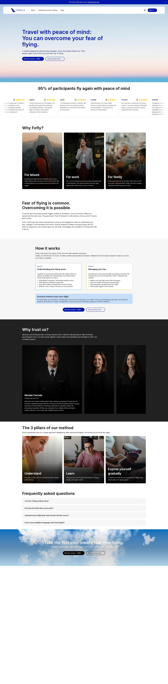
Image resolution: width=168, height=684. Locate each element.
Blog (62, 10)
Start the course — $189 (32, 59)
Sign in (151, 10)
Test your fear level (53, 59)
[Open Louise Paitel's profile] (131, 379)
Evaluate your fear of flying (48, 10)
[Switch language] (145, 10)
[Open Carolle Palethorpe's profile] (99, 379)
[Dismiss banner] (165, 2)
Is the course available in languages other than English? (45, 523)
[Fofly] (18, 10)
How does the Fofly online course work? (39, 508)
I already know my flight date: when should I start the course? (47, 515)
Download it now (93, 2)
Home (33, 10)
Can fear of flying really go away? (37, 501)
